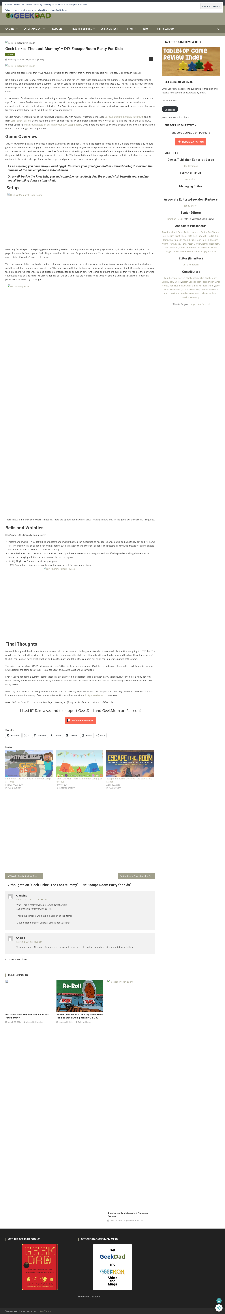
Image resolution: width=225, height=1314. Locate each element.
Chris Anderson (191, 264)
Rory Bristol (175, 281)
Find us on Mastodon (89, 1296)
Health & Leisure (81, 28)
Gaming (9, 28)
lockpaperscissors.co (95, 695)
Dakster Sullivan (209, 293)
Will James (192, 285)
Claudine (21, 895)
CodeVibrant (45, 1311)
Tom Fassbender (205, 281)
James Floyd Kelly (36, 59)
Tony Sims (194, 293)
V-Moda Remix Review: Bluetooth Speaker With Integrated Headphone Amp (26, 876)
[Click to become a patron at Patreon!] (80, 720)
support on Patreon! (199, 304)
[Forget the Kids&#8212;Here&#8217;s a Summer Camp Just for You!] (79, 763)
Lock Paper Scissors (21, 120)
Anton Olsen (188, 289)
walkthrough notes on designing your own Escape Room (52, 124)
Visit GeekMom (165, 28)
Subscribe (170, 109)
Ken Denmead (191, 165)
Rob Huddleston (85, 1022)
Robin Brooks (189, 281)
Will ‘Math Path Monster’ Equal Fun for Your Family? (27, 1016)
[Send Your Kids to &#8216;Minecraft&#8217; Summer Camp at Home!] (29, 763)
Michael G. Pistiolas (34, 1022)
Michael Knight (206, 285)
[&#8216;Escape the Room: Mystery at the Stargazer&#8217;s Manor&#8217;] (130, 763)
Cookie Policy (61, 10)
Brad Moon (175, 289)
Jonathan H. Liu (133, 1220)
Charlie (20, 937)
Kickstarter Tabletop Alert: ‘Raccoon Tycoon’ (127, 1214)
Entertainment (33, 28)
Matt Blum (190, 179)
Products (56, 28)
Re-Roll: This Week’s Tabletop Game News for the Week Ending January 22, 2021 (79, 1016)
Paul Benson (170, 277)
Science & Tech (109, 28)
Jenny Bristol (190, 205)
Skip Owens (202, 289)
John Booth (205, 277)
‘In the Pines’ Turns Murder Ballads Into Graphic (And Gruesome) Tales (137, 876)
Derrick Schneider (179, 293)
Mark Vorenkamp (190, 297)
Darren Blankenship (188, 277)
